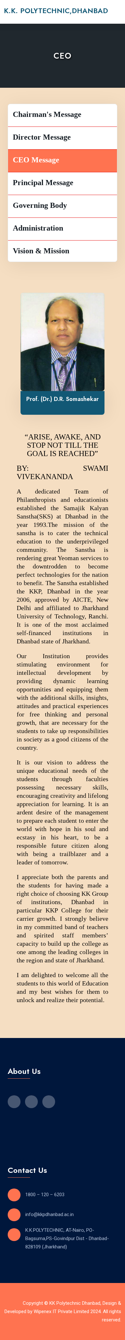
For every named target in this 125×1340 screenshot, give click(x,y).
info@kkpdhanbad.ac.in (49, 1214)
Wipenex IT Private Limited (61, 1311)
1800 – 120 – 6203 (44, 1194)
